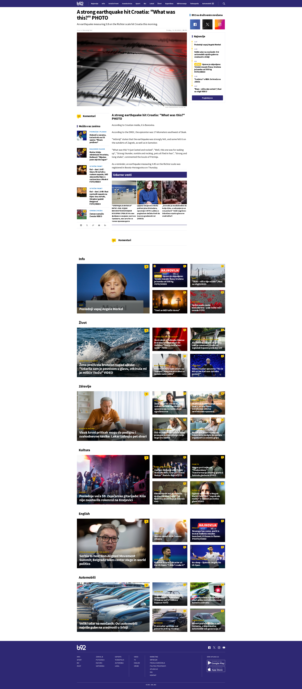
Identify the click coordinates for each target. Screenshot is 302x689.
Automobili (119, 663)
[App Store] (216, 669)
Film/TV (195, 464)
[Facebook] (195, 24)
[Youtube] (224, 647)
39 (84, 149)
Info (78, 657)
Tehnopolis (119, 660)
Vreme (136, 666)
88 (84, 132)
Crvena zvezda (96, 211)
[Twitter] (207, 24)
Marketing (154, 657)
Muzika (82, 492)
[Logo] (80, 3)
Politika (196, 302)
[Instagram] (220, 24)
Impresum (153, 660)
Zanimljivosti (198, 594)
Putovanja (100, 660)
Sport (79, 660)
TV (135, 660)
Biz (78, 663)
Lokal (117, 666)
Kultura (99, 663)
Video (136, 657)
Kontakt (153, 675)
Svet (81, 305)
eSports (118, 657)
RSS (151, 672)
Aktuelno (158, 400)
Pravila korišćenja (157, 663)
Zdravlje (99, 657)
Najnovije (94, 3)
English (157, 533)
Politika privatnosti (158, 666)
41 (84, 211)
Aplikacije (154, 669)
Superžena (100, 666)
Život (79, 666)
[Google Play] (216, 662)
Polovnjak (84, 620)
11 (84, 189)
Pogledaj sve (207, 98)
